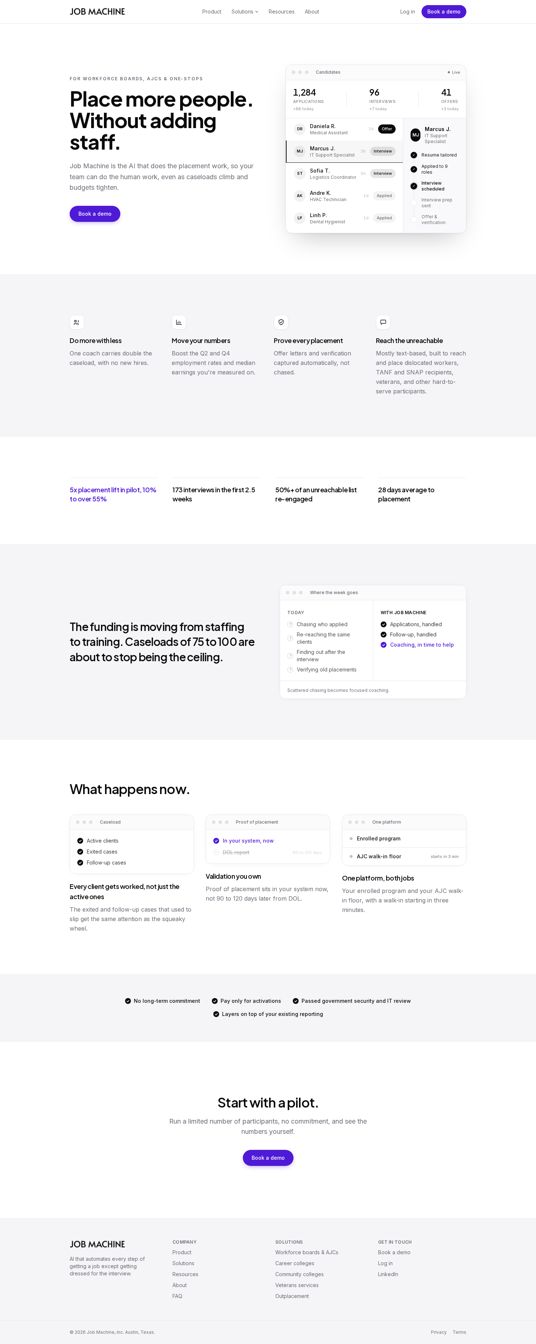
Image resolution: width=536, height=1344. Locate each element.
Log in (407, 11)
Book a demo (444, 11)
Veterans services (297, 1285)
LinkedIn (388, 1274)
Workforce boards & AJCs (306, 1252)
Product (211, 11)
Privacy (439, 1332)
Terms (459, 1332)
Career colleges (294, 1263)
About (312, 11)
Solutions (242, 11)
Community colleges (299, 1274)
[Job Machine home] (97, 12)
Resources (282, 11)
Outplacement (292, 1296)
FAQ (177, 1296)
